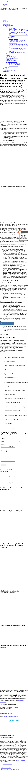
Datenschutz (6, 5)
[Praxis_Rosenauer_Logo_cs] (11, 17)
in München (12, 482)
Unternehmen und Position (7, 446)
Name (3, 438)
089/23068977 (9, 713)
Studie (3, 121)
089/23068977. (21, 691)
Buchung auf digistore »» (7, 323)
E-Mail (3, 441)
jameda (18, 727)
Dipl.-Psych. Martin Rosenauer (14, 721)
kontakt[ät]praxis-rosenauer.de (11, 716)
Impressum (5, 4)
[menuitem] (15, 4)
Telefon (3, 444)
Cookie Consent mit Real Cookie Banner (9, 769)
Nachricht (4, 451)
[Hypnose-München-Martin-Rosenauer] (14, 184)
